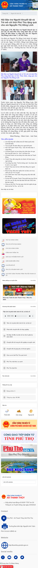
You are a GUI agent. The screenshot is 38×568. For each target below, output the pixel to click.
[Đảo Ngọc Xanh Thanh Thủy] (19, 465)
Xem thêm (33, 280)
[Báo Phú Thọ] (19, 451)
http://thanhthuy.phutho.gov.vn (18, 545)
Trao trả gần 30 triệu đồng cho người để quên (18, 145)
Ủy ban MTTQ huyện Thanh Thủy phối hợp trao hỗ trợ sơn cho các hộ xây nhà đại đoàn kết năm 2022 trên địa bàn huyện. (21, 180)
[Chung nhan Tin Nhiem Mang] (9, 563)
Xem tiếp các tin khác (7, 189)
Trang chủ (5, 13)
